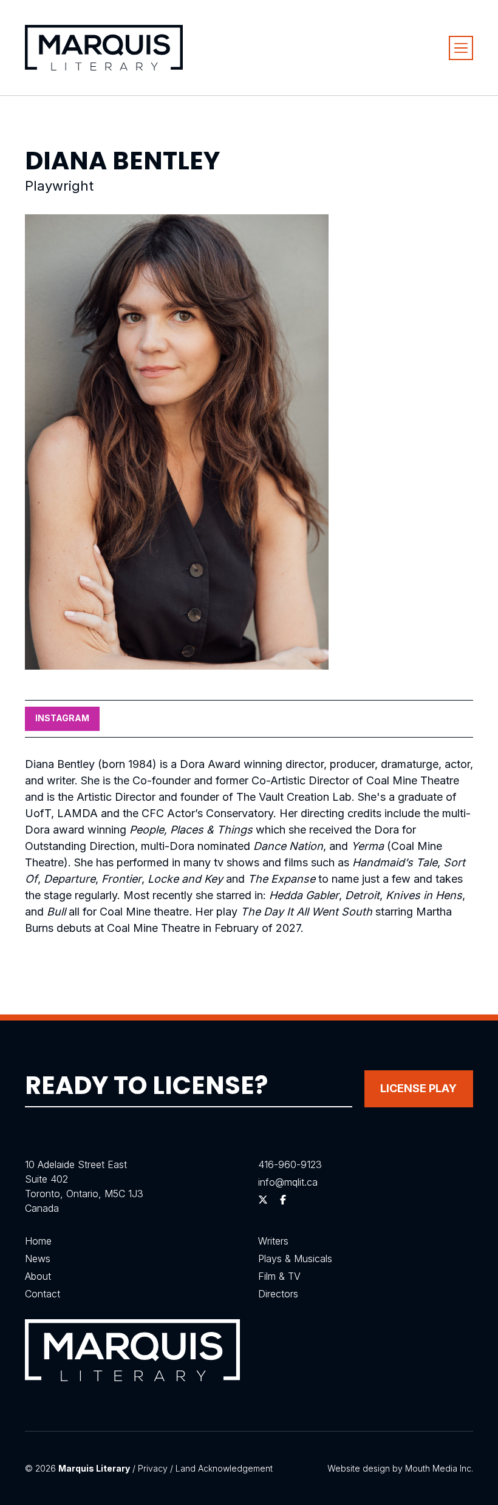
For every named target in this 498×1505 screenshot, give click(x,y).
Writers (273, 1241)
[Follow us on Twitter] (263, 1199)
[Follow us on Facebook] (283, 1199)
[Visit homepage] (104, 47)
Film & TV (279, 1276)
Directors (278, 1294)
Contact (42, 1294)
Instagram (62, 718)
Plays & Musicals (295, 1258)
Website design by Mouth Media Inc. (400, 1468)
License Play (418, 1088)
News (37, 1258)
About (38, 1276)
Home (38, 1241)
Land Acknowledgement (224, 1468)
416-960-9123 (290, 1164)
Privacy (153, 1468)
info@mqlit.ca (288, 1182)
